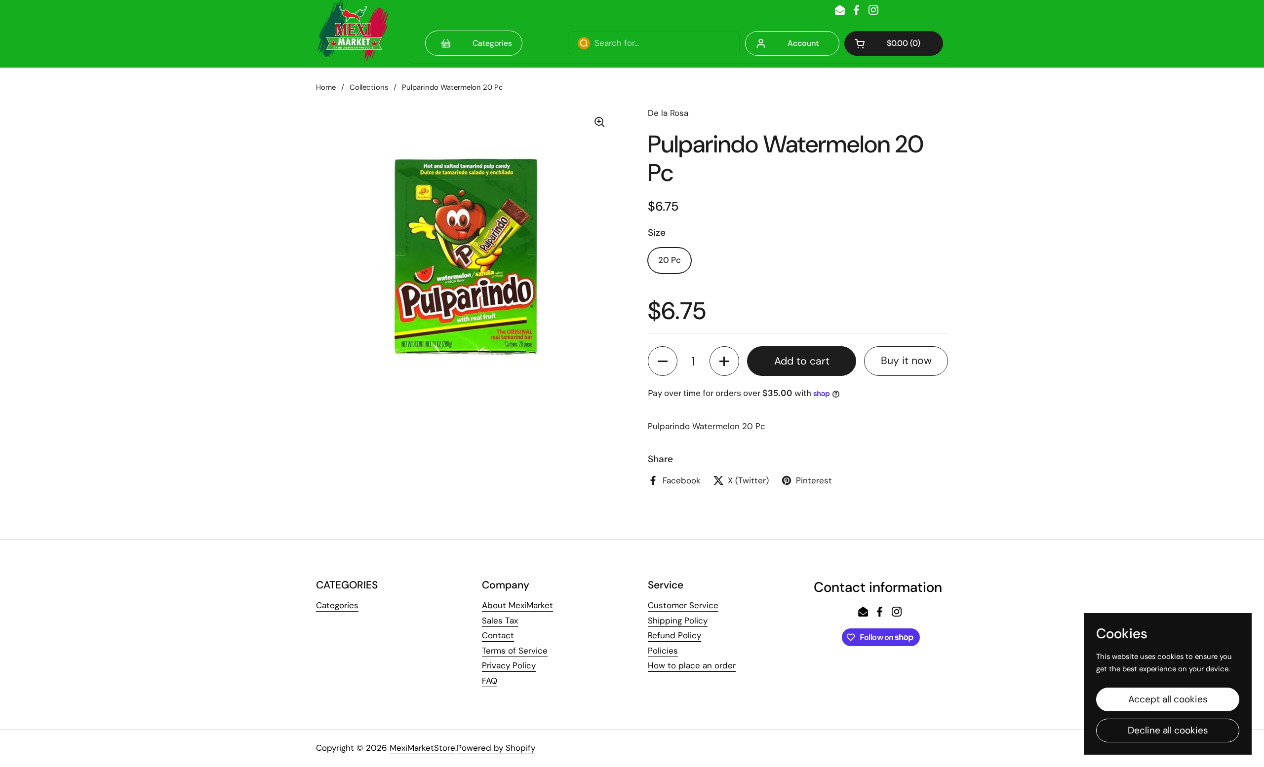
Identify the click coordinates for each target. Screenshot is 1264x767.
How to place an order (692, 665)
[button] (893, 43)
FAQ (489, 680)
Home (326, 87)
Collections (369, 87)
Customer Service (683, 605)
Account (803, 43)
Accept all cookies (1168, 699)
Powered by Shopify (496, 747)
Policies (663, 650)
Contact (498, 635)
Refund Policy (674, 635)
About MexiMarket (517, 605)
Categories (337, 605)
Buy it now (906, 360)
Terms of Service (515, 650)
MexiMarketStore (422, 747)
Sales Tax (500, 620)
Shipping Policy (678, 620)
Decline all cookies (1168, 730)
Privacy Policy (509, 665)
